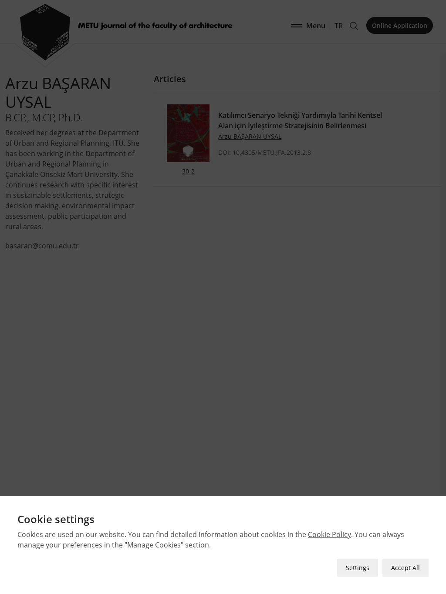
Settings (357, 568)
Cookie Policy (329, 534)
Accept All (405, 568)
